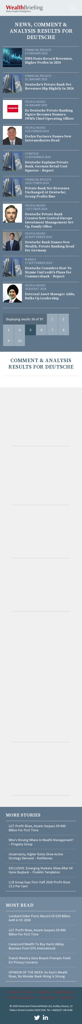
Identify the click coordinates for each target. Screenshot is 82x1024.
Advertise (43, 992)
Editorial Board (63, 992)
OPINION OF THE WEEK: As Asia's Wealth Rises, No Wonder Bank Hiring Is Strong (38, 974)
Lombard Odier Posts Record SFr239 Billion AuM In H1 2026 (39, 918)
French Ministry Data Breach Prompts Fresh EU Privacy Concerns (40, 960)
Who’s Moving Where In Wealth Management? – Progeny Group (41, 842)
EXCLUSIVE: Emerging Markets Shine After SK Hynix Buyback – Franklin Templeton (41, 870)
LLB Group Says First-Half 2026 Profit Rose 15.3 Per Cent (39, 884)
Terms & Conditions (21, 997)
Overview (13, 992)
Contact (28, 992)
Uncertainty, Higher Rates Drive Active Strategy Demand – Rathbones (36, 856)
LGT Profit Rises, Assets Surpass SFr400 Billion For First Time (37, 828)
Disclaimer (67, 997)
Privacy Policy (47, 997)
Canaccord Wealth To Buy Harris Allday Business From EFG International (36, 946)
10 (19, 340)
